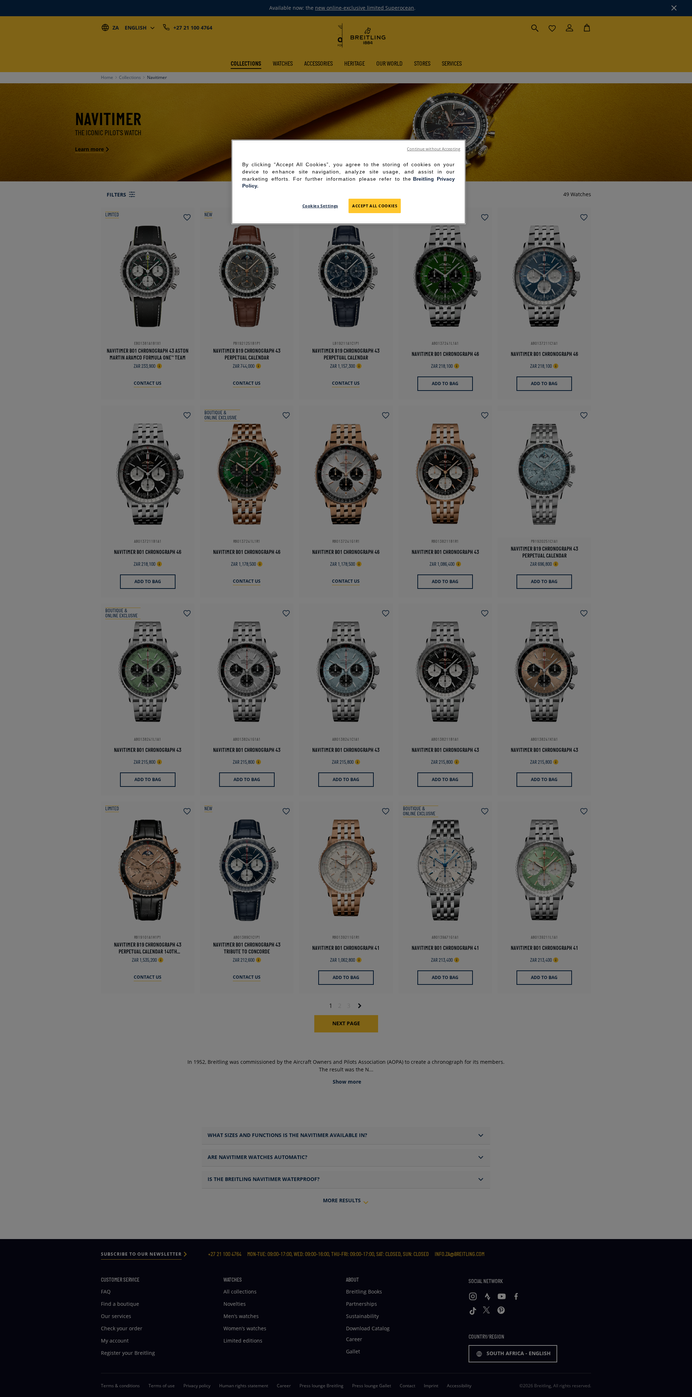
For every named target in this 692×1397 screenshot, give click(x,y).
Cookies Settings (320, 205)
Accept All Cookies (374, 205)
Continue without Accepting (433, 148)
